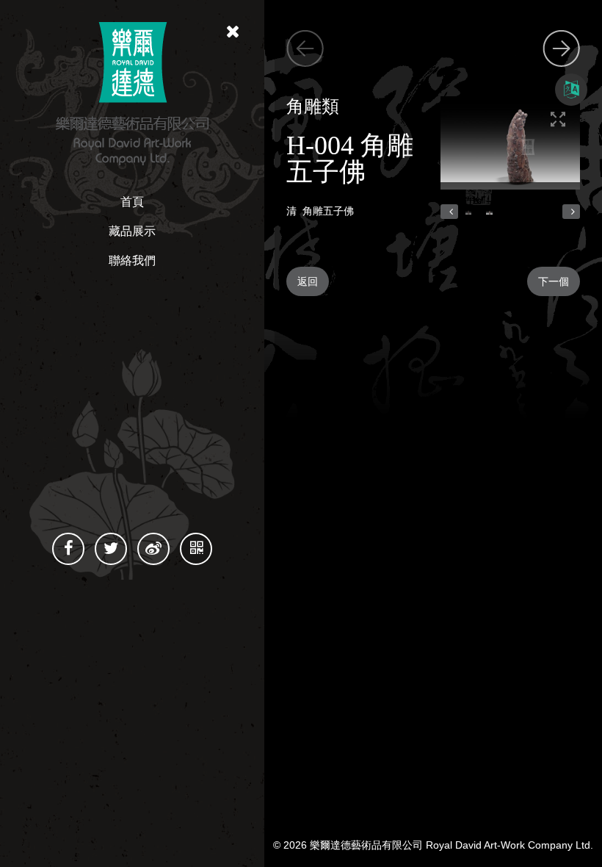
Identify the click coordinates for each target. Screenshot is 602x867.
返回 (307, 281)
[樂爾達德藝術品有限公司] (132, 92)
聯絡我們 (132, 260)
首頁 (132, 201)
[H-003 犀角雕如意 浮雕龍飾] (561, 46)
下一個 (553, 281)
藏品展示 (132, 231)
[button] (449, 211)
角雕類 (312, 106)
